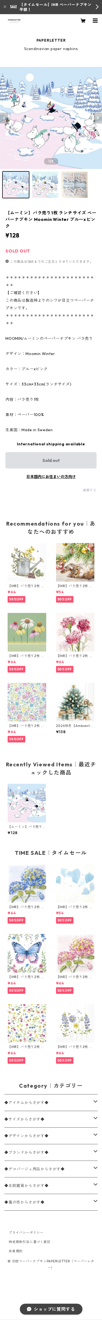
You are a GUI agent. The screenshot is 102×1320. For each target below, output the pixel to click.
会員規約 (16, 1251)
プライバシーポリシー (26, 1232)
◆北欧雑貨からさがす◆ (26, 1185)
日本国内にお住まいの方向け (51, 476)
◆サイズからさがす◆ (24, 1119)
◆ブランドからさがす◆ (26, 1152)
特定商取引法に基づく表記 (30, 1242)
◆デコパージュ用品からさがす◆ (34, 1169)
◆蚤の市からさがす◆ (24, 1202)
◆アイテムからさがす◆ (26, 1102)
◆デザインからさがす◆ (26, 1135)
